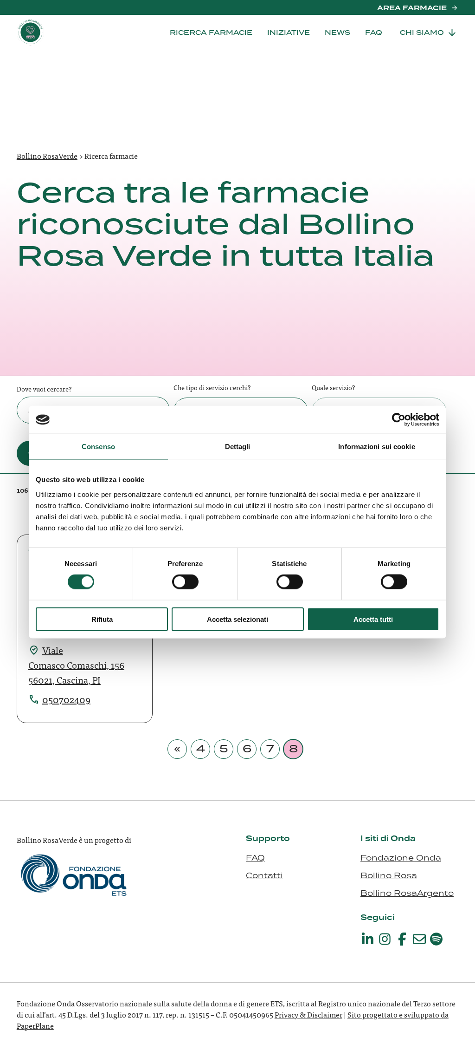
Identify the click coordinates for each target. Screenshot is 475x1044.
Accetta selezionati (237, 619)
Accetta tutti (373, 619)
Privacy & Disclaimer (308, 1014)
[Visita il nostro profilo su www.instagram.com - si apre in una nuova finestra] (385, 939)
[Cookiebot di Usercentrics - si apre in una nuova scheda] (398, 420)
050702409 (66, 699)
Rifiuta (102, 619)
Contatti (264, 875)
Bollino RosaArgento (407, 893)
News (337, 32)
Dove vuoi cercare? (44, 389)
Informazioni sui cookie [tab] (376, 446)
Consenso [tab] (98, 446)
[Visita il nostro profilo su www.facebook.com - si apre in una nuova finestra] (402, 939)
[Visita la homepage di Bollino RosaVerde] (63, 32)
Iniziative (288, 32)
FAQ (373, 32)
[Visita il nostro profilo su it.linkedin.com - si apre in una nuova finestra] (367, 939)
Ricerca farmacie (211, 32)
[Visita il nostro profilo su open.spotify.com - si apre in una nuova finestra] (436, 939)
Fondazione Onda (400, 858)
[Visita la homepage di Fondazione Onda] (75, 885)
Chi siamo (422, 32)
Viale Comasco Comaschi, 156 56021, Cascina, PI (76, 664)
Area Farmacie (412, 8)
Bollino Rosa (388, 875)
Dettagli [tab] (237, 446)
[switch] (185, 581)
